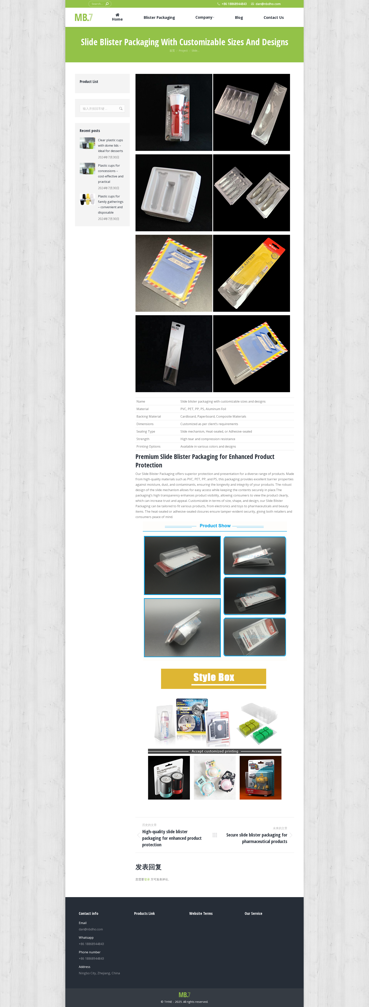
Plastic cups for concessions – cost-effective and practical (110, 173)
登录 (147, 879)
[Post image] (87, 143)
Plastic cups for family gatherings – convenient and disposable (110, 204)
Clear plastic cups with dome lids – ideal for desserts (110, 145)
